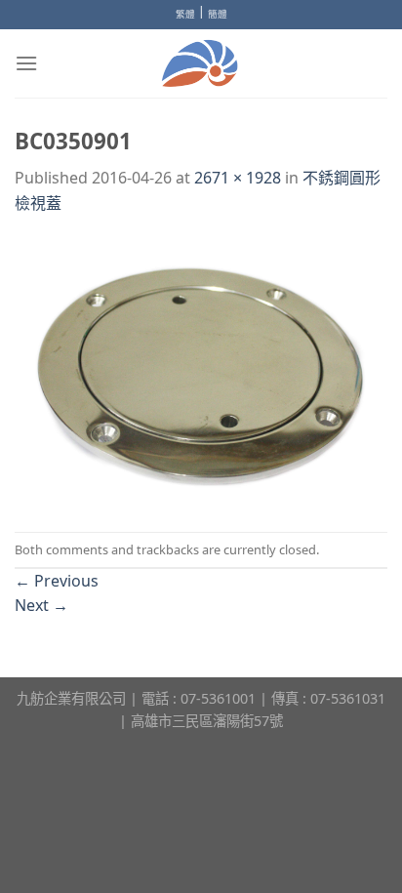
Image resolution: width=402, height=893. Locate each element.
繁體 (185, 14)
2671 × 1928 (237, 177)
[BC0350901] (201, 373)
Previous (57, 580)
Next (41, 605)
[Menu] (26, 63)
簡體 (217, 14)
